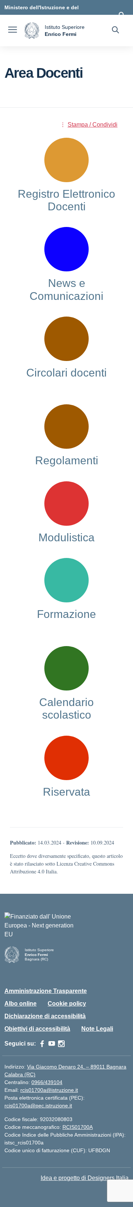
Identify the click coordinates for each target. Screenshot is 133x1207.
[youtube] (51, 1043)
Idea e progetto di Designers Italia (85, 1178)
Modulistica (66, 537)
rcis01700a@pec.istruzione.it (38, 1106)
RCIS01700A (77, 1127)
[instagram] (61, 1043)
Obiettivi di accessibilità (37, 1029)
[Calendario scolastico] (66, 668)
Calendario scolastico (66, 708)
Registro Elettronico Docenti (66, 200)
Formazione (66, 614)
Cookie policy (67, 1003)
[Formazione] (66, 580)
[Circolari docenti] (66, 339)
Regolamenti (66, 460)
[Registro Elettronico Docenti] (66, 160)
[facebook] (42, 1043)
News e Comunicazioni (66, 289)
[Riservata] (66, 758)
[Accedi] (122, 15)
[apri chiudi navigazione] (12, 30)
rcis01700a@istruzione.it (49, 1090)
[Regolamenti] (66, 426)
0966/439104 (46, 1082)
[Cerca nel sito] (115, 31)
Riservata (66, 792)
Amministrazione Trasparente (45, 991)
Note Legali (97, 1029)
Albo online (20, 1003)
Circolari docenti (66, 373)
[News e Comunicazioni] (66, 249)
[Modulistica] (66, 503)
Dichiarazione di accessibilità (45, 1016)
